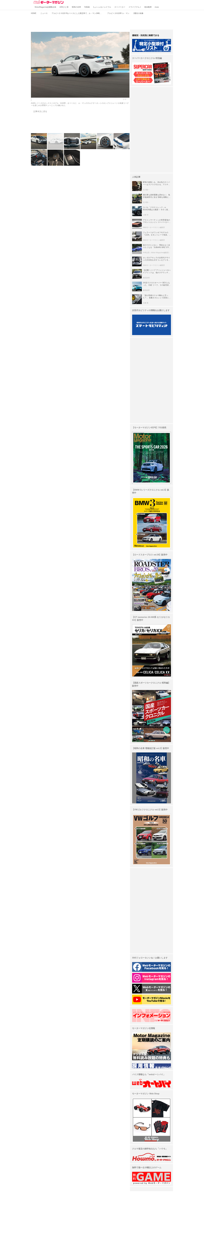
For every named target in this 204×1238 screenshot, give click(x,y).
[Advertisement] (102, 21)
